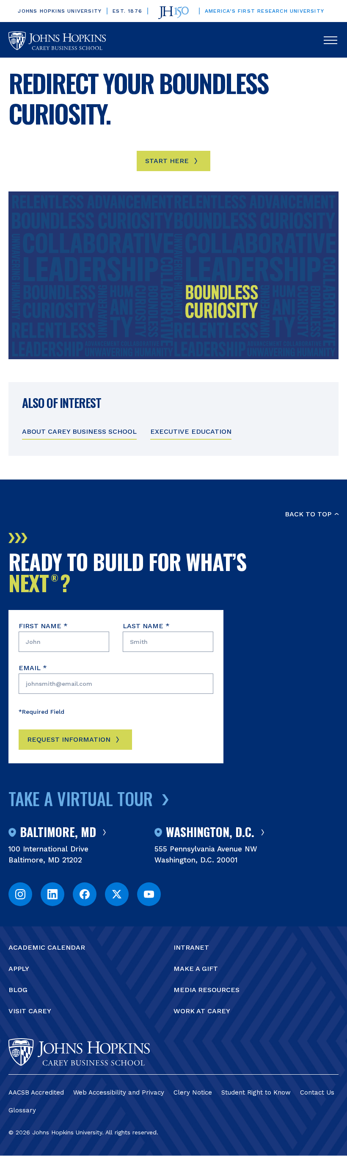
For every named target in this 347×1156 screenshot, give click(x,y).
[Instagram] (20, 894)
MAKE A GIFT (196, 969)
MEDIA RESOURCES (207, 990)
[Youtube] (149, 894)
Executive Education (190, 431)
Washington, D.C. (210, 832)
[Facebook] (84, 894)
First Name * (43, 626)
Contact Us (317, 1092)
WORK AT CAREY (202, 1011)
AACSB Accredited (36, 1092)
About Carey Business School (79, 431)
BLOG (18, 990)
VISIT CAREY (29, 1011)
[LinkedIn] (52, 894)
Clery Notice (193, 1092)
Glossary (22, 1110)
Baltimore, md (58, 832)
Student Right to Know (256, 1092)
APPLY (18, 969)
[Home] (57, 40)
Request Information (68, 739)
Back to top (308, 514)
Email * (33, 667)
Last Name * (146, 626)
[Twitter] (117, 894)
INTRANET (191, 947)
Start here (167, 161)
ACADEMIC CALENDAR (46, 947)
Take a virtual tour (80, 798)
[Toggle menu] (330, 40)
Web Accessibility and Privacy (118, 1092)
